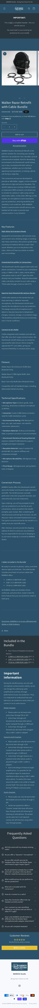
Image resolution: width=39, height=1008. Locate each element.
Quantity (4, 123)
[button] (4, 8)
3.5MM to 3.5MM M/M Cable (18, 657)
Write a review (19, 948)
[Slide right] (24, 98)
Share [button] (6, 631)
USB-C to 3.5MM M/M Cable (18, 659)
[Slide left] (14, 98)
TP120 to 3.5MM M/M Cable (18, 662)
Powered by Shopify (21, 1003)
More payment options (19, 145)
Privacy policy (33, 1003)
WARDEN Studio (10, 1003)
